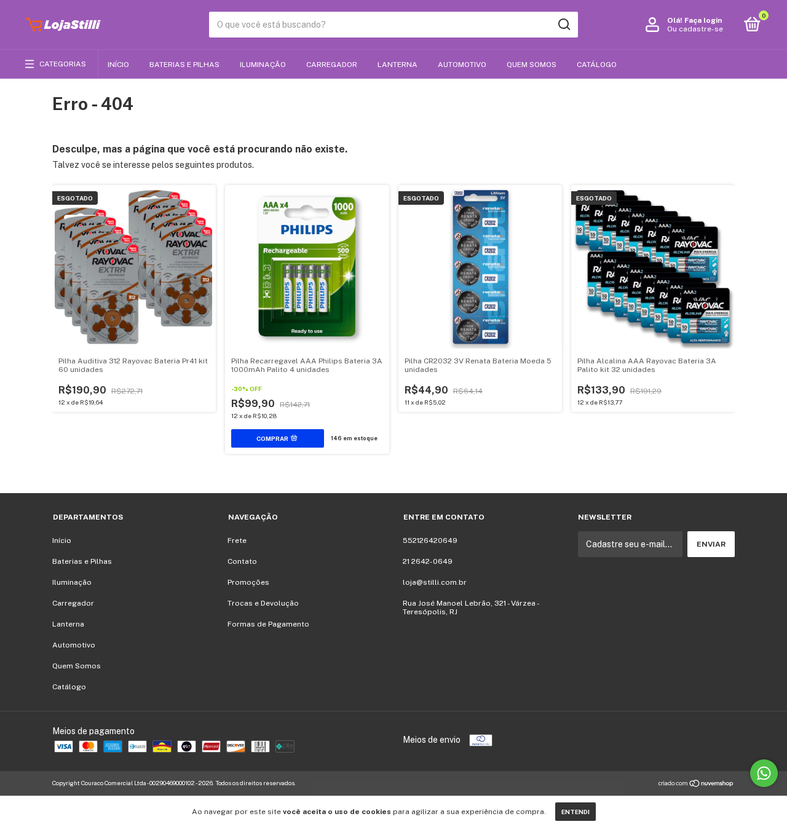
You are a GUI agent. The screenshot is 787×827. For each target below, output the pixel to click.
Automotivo (462, 64)
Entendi (575, 811)
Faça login (703, 20)
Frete (237, 540)
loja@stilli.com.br (435, 582)
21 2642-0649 (428, 561)
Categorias (62, 64)
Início (118, 64)
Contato (242, 561)
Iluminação (263, 64)
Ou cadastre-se (695, 29)
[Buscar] (563, 25)
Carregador (331, 64)
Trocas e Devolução (263, 603)
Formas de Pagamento (268, 624)
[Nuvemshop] (696, 784)
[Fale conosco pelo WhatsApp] (764, 773)
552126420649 (430, 540)
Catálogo (597, 64)
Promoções (248, 582)
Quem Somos (531, 64)
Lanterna (397, 64)
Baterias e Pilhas (184, 64)
